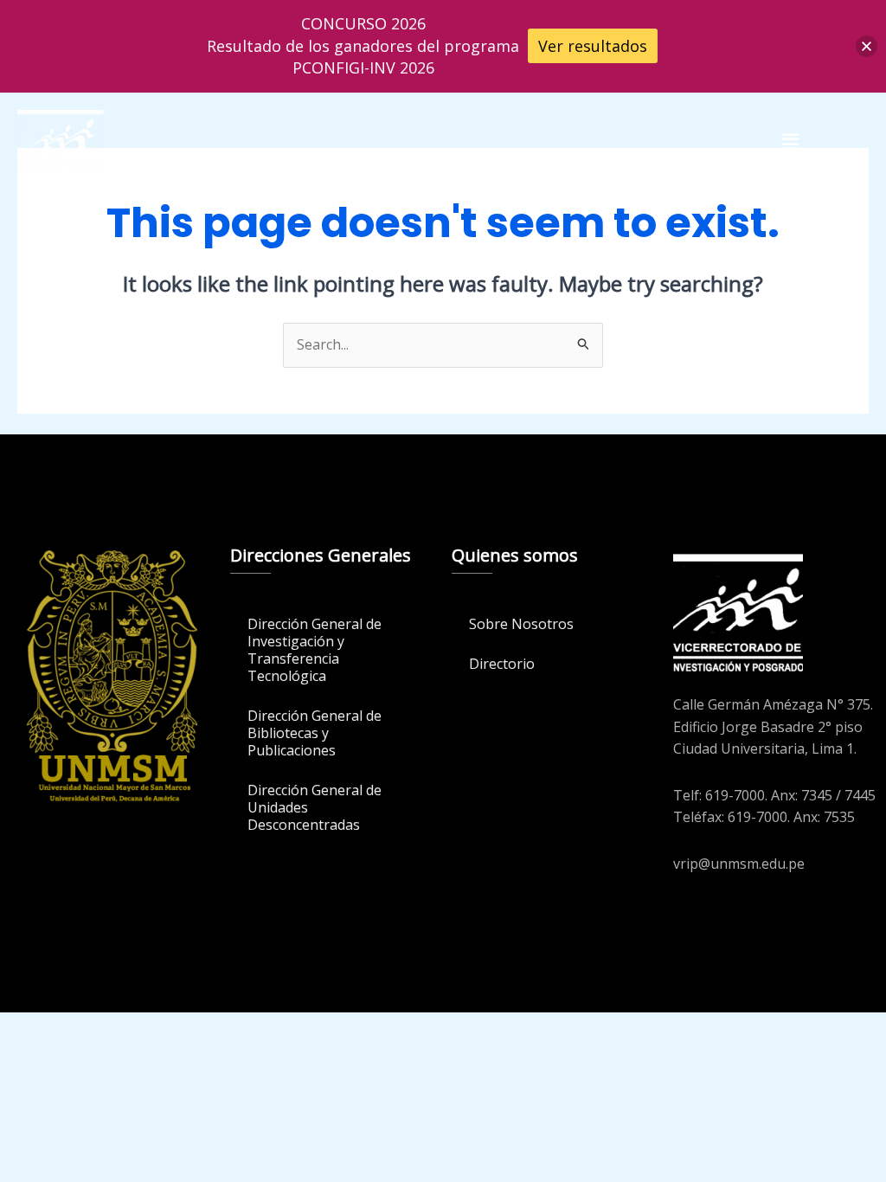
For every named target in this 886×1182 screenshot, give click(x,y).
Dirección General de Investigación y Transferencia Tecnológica (314, 649)
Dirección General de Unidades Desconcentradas (314, 807)
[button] (790, 141)
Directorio (502, 663)
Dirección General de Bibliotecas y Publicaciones (314, 733)
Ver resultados (592, 45)
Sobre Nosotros (521, 623)
